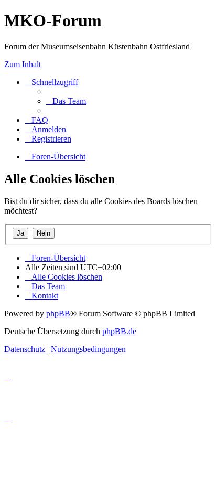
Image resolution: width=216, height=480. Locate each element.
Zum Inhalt (22, 64)
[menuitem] (66, 101)
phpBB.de (119, 331)
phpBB (58, 313)
